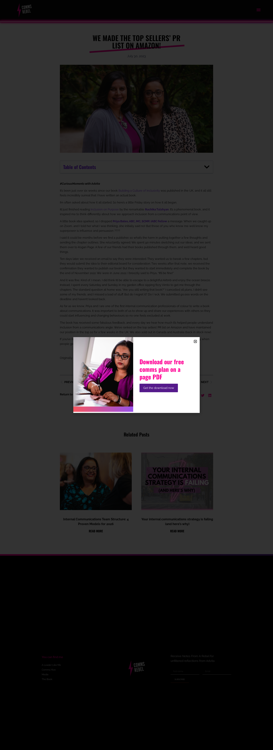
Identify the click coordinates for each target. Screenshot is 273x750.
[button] (195, 341)
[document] (136, 375)
